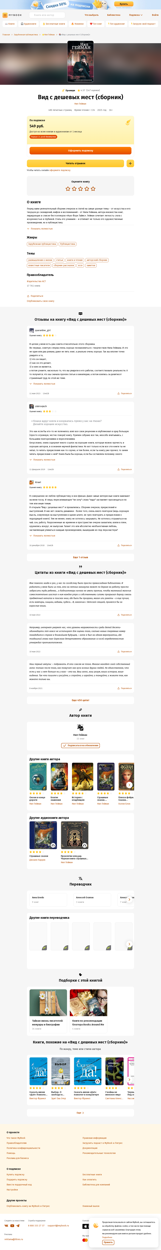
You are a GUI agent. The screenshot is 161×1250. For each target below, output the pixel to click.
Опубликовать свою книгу (40, 301)
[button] (129, 785)
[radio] (67, 188)
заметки (91, 265)
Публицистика (67, 244)
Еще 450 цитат (80, 700)
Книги (11, 24)
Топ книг (97, 24)
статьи (59, 260)
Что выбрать (92, 15)
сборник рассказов (64, 265)
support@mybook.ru (58, 1225)
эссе (80, 265)
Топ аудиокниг (117, 24)
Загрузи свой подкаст (144, 24)
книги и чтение (75, 260)
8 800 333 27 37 (36, 1225)
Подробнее (107, 1237)
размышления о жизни (40, 260)
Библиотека (113, 15)
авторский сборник (97, 260)
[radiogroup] (80, 189)
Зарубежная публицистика (42, 244)
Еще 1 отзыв (80, 557)
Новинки (79, 24)
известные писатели (39, 265)
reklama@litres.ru (13, 1239)
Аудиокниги (30, 24)
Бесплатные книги (55, 24)
